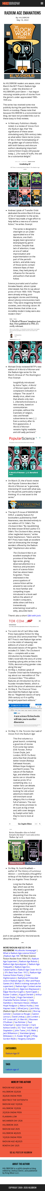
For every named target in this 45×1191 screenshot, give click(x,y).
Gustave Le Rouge (21, 1014)
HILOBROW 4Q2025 (11, 1133)
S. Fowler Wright (22, 1036)
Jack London (32, 1016)
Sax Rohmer (20, 1022)
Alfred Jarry (23, 1008)
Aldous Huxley (26, 1005)
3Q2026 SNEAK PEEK (12, 1095)
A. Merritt (22, 1019)
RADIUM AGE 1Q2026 (12, 1104)
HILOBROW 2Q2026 (11, 1091)
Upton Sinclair (22, 1025)
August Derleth (26, 994)
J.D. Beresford (11, 989)
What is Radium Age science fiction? (19, 953)
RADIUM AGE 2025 (11, 1129)
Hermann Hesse (21, 1002)
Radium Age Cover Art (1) (29, 969)
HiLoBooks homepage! (25, 950)
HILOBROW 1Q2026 (11, 1108)
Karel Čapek (31, 991)
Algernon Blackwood (29, 989)
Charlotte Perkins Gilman (15, 1000)
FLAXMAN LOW (9, 1116)
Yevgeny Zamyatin (26, 1038)
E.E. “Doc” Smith (25, 1027)
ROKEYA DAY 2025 (10, 1145)
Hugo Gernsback (25, 997)
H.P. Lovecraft (9, 1019)
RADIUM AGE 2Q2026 (12, 1087)
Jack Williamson (10, 1033)
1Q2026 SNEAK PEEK (12, 1137)
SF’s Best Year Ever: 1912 (16, 972)
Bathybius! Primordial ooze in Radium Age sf (20, 979)
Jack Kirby (34, 1008)
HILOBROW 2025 (10, 1124)
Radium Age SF (12, 1053)
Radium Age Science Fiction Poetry (22, 974)
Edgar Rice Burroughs (13, 991)
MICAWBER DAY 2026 (12, 1120)
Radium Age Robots (28, 961)
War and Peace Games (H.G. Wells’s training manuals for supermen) (22, 983)
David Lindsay (18, 1016)
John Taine (20, 1030)
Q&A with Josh (34, 615)
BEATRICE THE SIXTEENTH (15, 1100)
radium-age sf (12, 1069)
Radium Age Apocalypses (14, 964)
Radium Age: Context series (28, 986)
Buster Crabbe (10, 994)
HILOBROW (28, 1152)
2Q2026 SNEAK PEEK (12, 1112)
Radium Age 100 (11, 956)
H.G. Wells (31, 1030)
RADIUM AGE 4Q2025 (12, 1141)
